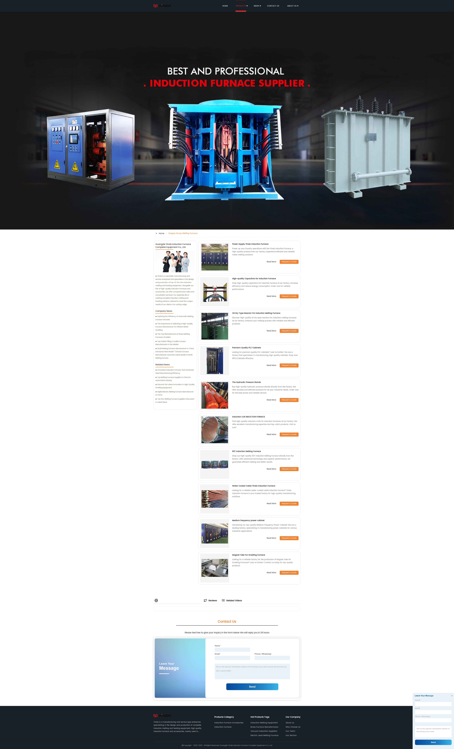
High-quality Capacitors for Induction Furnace (254, 278)
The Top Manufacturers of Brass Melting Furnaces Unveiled (172, 336)
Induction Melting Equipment (264, 722)
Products (241, 5)
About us (292, 5)
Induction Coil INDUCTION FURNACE (248, 416)
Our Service (291, 735)
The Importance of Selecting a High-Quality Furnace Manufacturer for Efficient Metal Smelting (174, 326)
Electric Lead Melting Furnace (264, 735)
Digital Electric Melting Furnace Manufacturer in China (174, 393)
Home (225, 5)
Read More (271, 262)
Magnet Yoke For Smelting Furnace (248, 555)
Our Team (290, 731)
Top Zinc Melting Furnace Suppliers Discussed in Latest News (174, 401)
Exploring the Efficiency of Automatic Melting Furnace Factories (174, 318)
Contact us (273, 5)
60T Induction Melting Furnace (246, 451)
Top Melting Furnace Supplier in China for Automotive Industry (173, 379)
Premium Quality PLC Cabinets (246, 347)
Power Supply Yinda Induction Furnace (250, 244)
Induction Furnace (222, 727)
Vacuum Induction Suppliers (264, 731)
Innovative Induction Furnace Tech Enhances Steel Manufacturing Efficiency (174, 372)
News (256, 5)
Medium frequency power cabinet (248, 520)
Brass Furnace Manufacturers (264, 727)
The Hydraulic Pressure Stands (246, 382)
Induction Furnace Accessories (228, 722)
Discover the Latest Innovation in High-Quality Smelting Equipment (175, 386)
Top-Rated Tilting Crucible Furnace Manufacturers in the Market (170, 343)
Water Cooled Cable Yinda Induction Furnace (253, 485)
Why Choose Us (293, 727)
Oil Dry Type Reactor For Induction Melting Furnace (256, 313)
